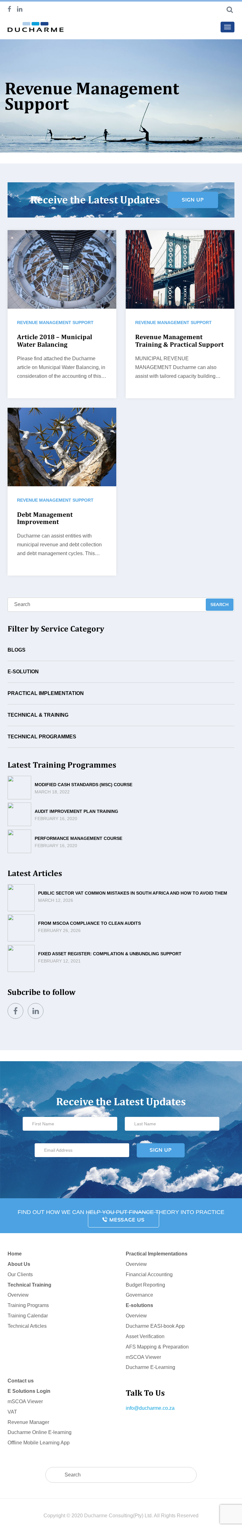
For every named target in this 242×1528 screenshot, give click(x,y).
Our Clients (20, 1274)
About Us (19, 1264)
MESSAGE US (126, 1219)
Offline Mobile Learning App (39, 1442)
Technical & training (38, 715)
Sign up (193, 199)
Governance (139, 1295)
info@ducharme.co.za (150, 1408)
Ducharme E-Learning (150, 1367)
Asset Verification (145, 1336)
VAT (12, 1412)
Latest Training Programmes (62, 765)
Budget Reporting (145, 1285)
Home (15, 1253)
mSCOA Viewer (143, 1357)
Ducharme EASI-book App (155, 1326)
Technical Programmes (42, 736)
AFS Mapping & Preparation (157, 1346)
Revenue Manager (28, 1422)
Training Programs (28, 1305)
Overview (18, 1295)
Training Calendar (28, 1315)
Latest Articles (35, 873)
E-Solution (23, 671)
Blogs (17, 650)
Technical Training (29, 1285)
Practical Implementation (46, 693)
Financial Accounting (149, 1274)
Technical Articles (27, 1326)
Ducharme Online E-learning (40, 1432)
